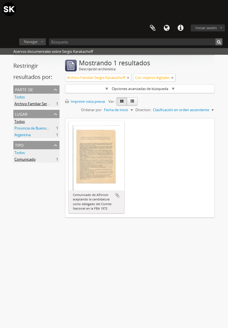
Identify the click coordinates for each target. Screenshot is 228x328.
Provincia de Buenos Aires (35, 128)
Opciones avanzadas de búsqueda (140, 88)
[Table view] (132, 101)
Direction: (143, 109)
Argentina (22, 134)
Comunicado (25, 159)
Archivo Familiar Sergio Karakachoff (43, 103)
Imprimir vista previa (87, 101)
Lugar (21, 113)
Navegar (31, 41)
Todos (19, 97)
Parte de (24, 89)
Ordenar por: (91, 109)
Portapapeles (153, 28)
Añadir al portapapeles (117, 195)
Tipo (19, 144)
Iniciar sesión (206, 27)
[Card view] (122, 101)
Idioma (167, 28)
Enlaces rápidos (180, 28)
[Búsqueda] (218, 41)
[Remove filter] (128, 77)
